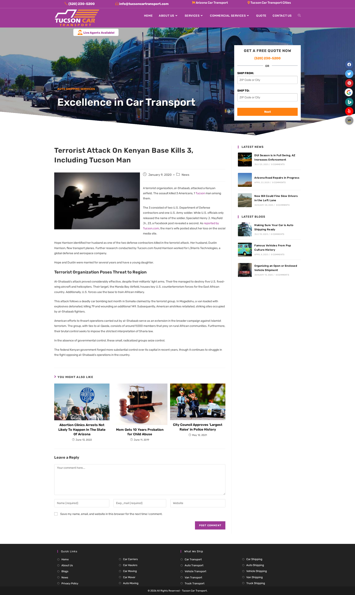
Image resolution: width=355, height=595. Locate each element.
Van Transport (193, 577)
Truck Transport (194, 583)
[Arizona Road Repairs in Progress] (245, 180)
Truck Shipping (255, 583)
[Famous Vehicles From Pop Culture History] (245, 250)
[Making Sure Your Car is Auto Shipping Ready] (245, 229)
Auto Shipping (255, 565)
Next (267, 112)
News (185, 175)
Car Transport (193, 559)
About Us (67, 565)
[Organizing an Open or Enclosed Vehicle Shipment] (245, 270)
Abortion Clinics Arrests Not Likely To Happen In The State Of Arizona (81, 429)
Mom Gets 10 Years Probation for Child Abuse (140, 432)
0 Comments (278, 164)
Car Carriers (130, 559)
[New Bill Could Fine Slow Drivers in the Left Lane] (245, 200)
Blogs (64, 571)
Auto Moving (130, 583)
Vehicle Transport (195, 571)
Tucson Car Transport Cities (270, 3)
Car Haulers (130, 565)
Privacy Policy (69, 583)
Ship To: (243, 90)
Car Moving (130, 571)
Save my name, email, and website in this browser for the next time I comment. (111, 514)
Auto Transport (194, 565)
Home (65, 559)
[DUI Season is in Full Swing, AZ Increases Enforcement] (245, 160)
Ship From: (245, 73)
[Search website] (299, 15)
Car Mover (129, 577)
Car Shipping (254, 559)
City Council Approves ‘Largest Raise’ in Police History (197, 427)
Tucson (200, 193)
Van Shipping (254, 577)
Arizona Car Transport (211, 3)
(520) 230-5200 (267, 58)
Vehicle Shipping (256, 571)
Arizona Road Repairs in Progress (276, 177)
